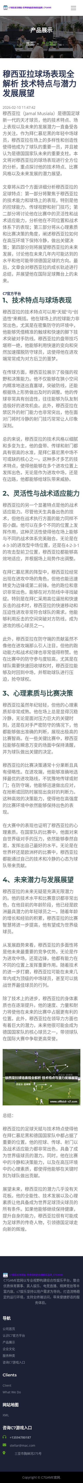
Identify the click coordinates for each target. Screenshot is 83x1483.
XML (6, 1415)
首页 (30, 44)
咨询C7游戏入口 (14, 1362)
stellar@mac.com (22, 1445)
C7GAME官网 (50, 1477)
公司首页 (9, 1329)
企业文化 (9, 1349)
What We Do (12, 1392)
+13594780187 (20, 1437)
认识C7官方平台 (14, 1335)
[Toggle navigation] (73, 8)
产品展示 (9, 1342)
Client (7, 1385)
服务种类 (9, 1355)
